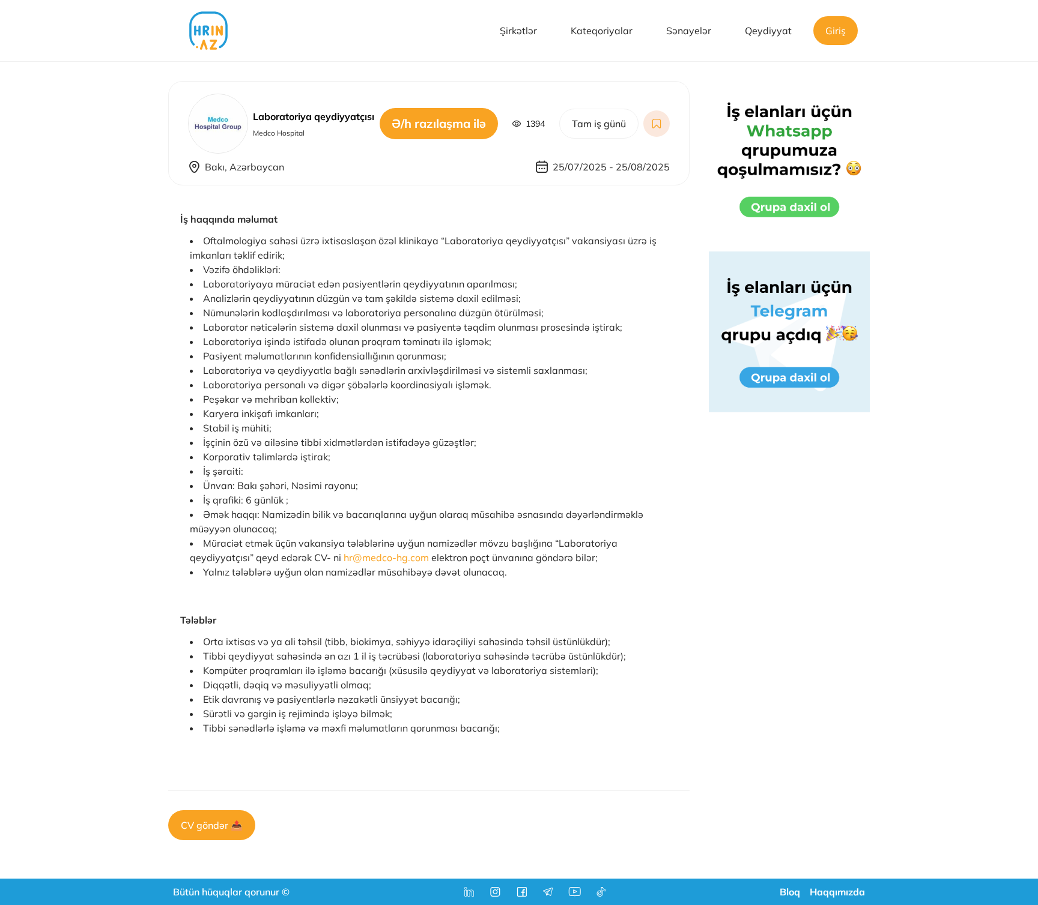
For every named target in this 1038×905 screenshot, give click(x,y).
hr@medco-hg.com (386, 558)
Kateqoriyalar (602, 31)
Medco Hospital (279, 132)
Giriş (835, 31)
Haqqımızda (837, 892)
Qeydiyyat (768, 31)
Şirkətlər (518, 31)
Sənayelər (688, 31)
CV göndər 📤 (212, 825)
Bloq (790, 892)
